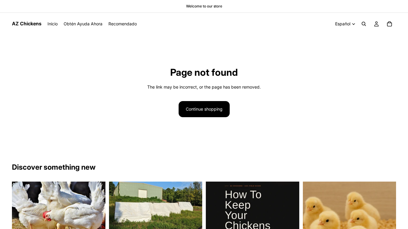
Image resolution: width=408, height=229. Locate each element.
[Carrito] (389, 23)
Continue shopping (204, 109)
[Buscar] (363, 23)
